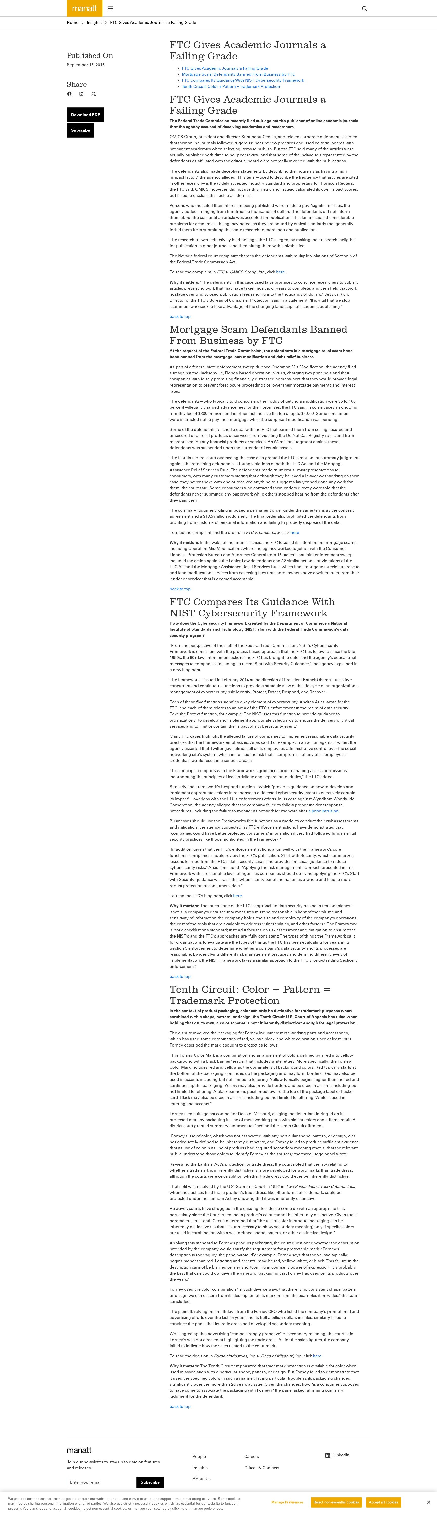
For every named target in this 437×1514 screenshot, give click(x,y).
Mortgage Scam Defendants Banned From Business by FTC (238, 74)
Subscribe (80, 130)
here (280, 272)
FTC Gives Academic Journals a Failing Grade (153, 22)
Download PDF (85, 114)
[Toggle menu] (110, 8)
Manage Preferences (287, 1502)
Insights (94, 22)
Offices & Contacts (261, 1467)
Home (72, 22)
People (199, 1456)
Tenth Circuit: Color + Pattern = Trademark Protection (231, 86)
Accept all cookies (383, 1502)
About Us (202, 1478)
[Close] (428, 1502)
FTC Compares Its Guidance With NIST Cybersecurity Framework (243, 80)
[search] (364, 8)
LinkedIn (340, 1455)
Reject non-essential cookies (336, 1502)
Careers (251, 1456)
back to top (180, 316)
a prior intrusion (323, 811)
